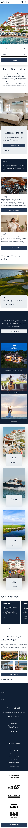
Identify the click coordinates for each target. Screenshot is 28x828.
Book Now (14, 60)
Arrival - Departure (6, 48)
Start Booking (14, 825)
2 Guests (4, 54)
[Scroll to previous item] (3, 628)
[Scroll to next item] (10, 628)
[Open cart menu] (22, 2)
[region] (14, 280)
